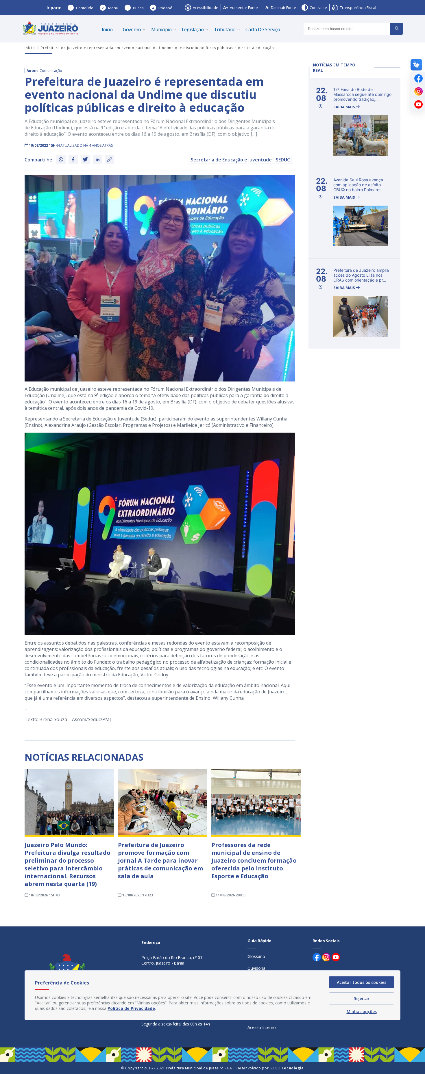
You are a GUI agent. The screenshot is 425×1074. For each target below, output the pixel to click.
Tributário (225, 29)
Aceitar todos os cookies (361, 982)
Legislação (193, 29)
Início (107, 29)
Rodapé (162, 7)
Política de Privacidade (131, 1008)
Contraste (318, 7)
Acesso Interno (261, 1027)
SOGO (287, 1068)
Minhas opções (362, 1011)
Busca (135, 7)
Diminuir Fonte (283, 7)
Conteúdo (81, 7)
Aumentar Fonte (244, 7)
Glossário (256, 956)
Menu (110, 7)
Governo (132, 29)
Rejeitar (361, 998)
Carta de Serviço (262, 29)
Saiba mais (344, 107)
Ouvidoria (256, 968)
